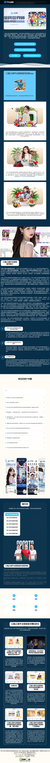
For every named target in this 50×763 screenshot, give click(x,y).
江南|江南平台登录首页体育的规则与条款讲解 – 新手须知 (14, 724)
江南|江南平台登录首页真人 (12, 517)
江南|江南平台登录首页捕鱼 (12, 533)
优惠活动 (14, 686)
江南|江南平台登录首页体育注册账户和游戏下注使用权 (36, 724)
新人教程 (14, 55)
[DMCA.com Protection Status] (25, 759)
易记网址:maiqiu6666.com (32, 55)
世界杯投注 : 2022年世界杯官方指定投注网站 (36, 652)
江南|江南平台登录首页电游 (12, 530)
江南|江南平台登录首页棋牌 (12, 520)
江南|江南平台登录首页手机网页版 (25, 44)
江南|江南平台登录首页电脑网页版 (25, 50)
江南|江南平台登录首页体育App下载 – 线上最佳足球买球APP (14, 652)
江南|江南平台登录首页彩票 (12, 527)
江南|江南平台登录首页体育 (12, 514)
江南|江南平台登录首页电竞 (12, 524)
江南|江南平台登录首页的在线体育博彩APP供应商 (36, 687)
